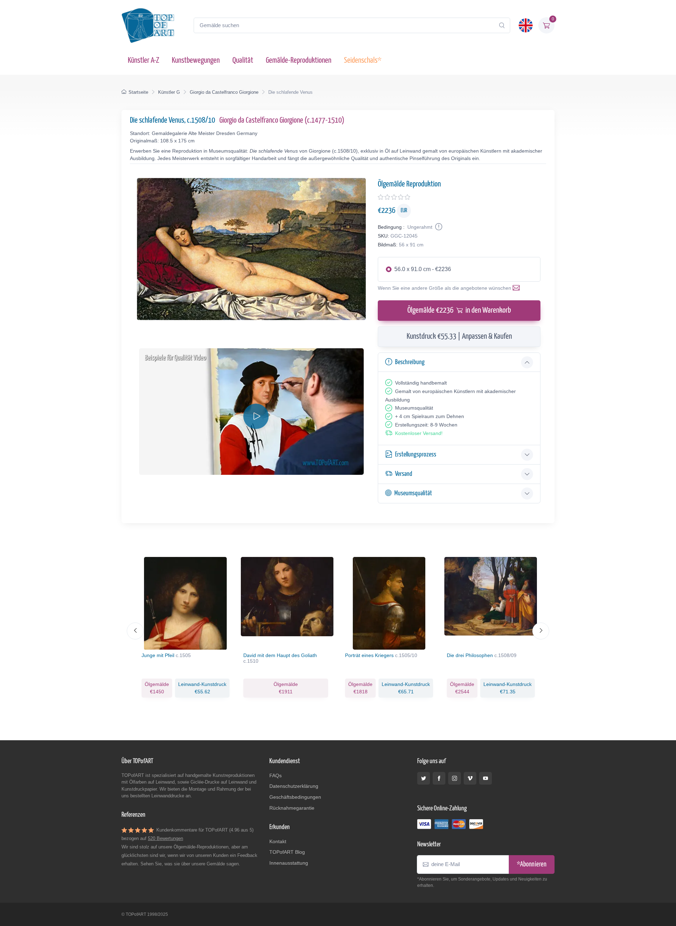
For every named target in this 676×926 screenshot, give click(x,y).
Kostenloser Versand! (419, 433)
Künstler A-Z (143, 60)
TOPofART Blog (287, 852)
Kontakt (277, 841)
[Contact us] (517, 288)
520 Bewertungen (165, 838)
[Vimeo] (470, 778)
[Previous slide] (135, 631)
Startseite (138, 92)
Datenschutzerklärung (293, 786)
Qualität (242, 60)
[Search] (502, 25)
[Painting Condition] (438, 227)
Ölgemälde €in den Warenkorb (459, 310)
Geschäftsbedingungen (295, 797)
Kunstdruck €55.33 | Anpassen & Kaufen (459, 336)
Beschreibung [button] (410, 362)
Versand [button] (403, 474)
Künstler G (169, 92)
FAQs (275, 775)
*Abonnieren (531, 864)
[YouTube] (485, 778)
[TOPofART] (147, 25)
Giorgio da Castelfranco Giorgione (224, 92)
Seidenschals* (362, 60)
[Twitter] (423, 778)
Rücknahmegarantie (291, 808)
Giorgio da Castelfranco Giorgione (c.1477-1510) (281, 120)
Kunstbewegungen (196, 60)
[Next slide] (540, 631)
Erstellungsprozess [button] (415, 454)
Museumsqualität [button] (413, 493)
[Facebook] (439, 778)
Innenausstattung (288, 863)
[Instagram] (454, 778)
